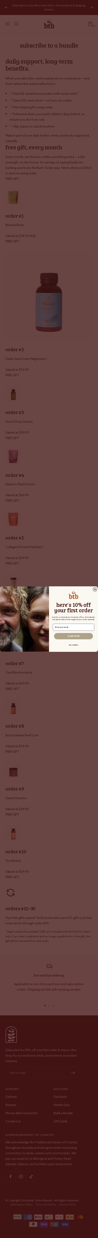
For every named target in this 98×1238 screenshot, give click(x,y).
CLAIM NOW (73, 636)
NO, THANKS (73, 645)
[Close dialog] (95, 589)
